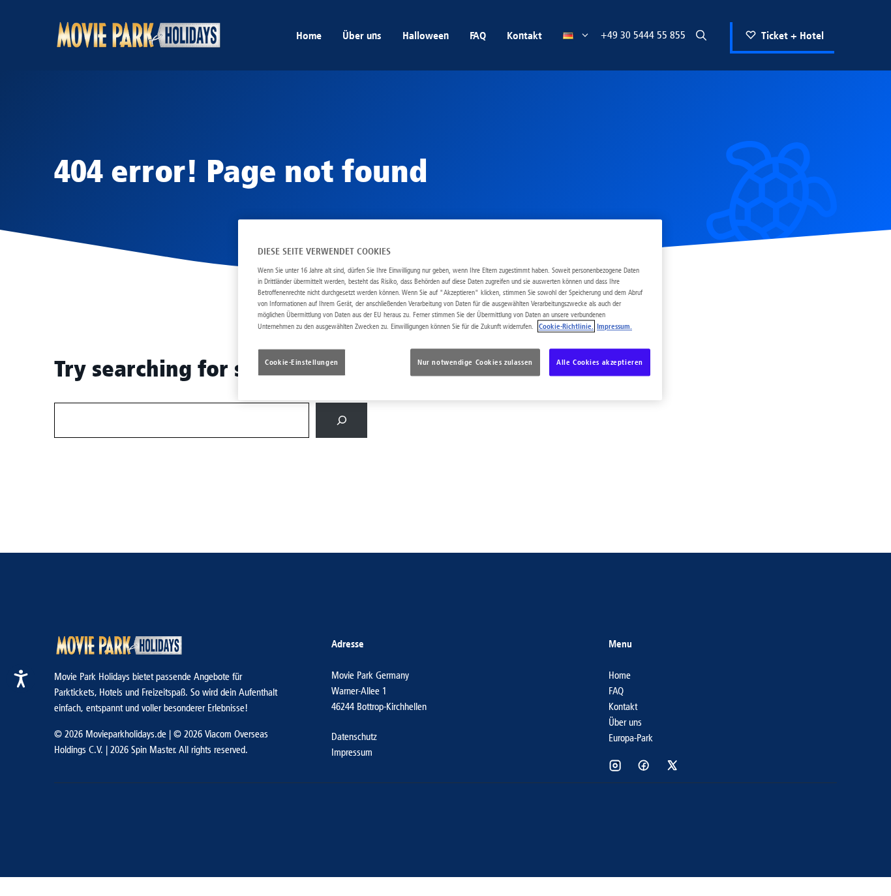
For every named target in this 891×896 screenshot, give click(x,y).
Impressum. (614, 327)
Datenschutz (354, 736)
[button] (701, 35)
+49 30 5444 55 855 (643, 35)
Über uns (362, 35)
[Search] (341, 420)
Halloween (425, 35)
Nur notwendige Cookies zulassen (475, 362)
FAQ (478, 35)
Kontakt (524, 35)
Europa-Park (631, 738)
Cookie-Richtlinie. (566, 327)
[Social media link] (615, 765)
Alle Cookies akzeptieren (599, 362)
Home (309, 35)
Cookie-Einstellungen (301, 362)
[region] (450, 310)
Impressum (351, 752)
